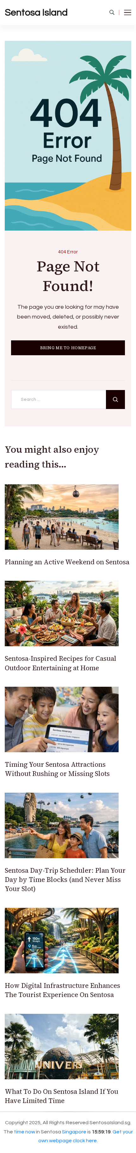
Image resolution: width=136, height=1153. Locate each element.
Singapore (74, 1131)
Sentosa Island (36, 12)
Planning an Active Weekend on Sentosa (67, 562)
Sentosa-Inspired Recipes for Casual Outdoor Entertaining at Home (60, 663)
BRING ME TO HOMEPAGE (68, 347)
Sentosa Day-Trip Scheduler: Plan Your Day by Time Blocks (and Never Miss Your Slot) (65, 880)
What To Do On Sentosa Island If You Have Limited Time (61, 1096)
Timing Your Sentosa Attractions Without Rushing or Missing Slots (57, 769)
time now (24, 1131)
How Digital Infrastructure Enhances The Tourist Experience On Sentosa (62, 990)
